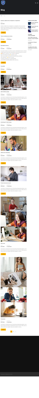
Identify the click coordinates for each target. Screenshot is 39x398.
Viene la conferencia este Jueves (6, 36)
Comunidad (3, 66)
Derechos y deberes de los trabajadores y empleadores (10, 20)
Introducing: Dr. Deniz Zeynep (6, 122)
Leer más (4, 32)
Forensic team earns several (6, 182)
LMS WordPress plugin (5, 91)
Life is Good (3, 243)
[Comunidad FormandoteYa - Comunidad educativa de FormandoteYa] (3, 3)
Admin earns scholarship (5, 152)
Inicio (1, 15)
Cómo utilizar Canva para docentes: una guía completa (33, 38)
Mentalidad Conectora (5, 45)
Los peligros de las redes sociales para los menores (32, 47)
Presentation (3, 318)
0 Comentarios (9, 39)
